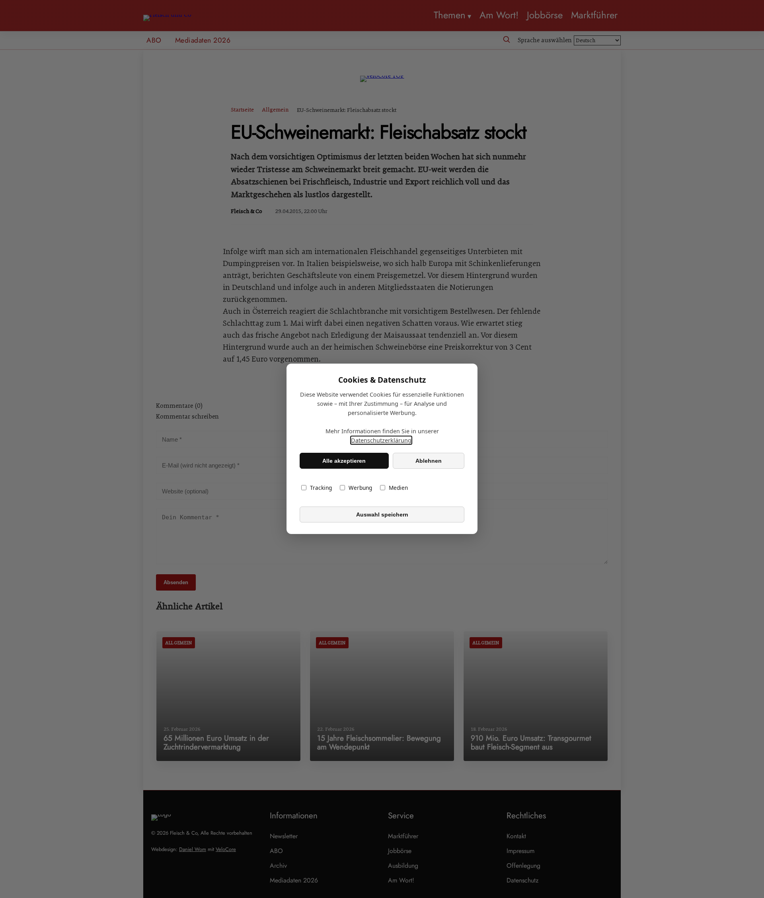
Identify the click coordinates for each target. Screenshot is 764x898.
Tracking (321, 488)
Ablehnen (428, 461)
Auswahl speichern (382, 514)
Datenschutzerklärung (381, 440)
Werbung (360, 488)
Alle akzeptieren (344, 461)
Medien (398, 488)
